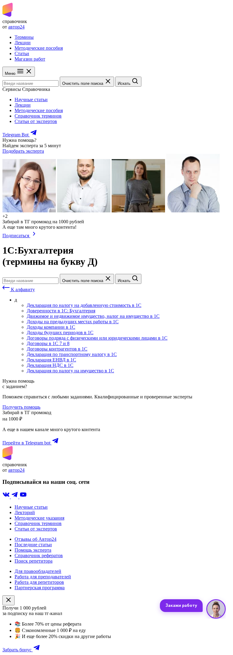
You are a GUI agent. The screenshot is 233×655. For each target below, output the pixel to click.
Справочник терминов (38, 115)
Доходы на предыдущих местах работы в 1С (73, 321)
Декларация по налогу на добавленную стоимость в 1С (84, 305)
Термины (24, 37)
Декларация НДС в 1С (50, 365)
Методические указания (39, 517)
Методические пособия (39, 48)
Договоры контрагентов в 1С (57, 348)
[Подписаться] (34, 235)
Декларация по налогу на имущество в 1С (70, 370)
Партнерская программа (40, 587)
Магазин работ (30, 59)
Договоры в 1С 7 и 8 (48, 343)
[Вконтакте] (6, 496)
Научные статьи (31, 99)
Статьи (22, 53)
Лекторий (25, 512)
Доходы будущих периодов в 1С (60, 332)
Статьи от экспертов (36, 121)
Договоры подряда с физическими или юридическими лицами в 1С (97, 338)
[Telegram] (15, 496)
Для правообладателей (38, 571)
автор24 (16, 26)
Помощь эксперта (33, 550)
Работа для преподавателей (43, 576)
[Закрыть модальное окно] (8, 600)
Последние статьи (33, 544)
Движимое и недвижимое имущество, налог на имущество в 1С (93, 316)
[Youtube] (23, 496)
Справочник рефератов (39, 555)
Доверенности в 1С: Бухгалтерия (61, 310)
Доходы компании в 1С (51, 327)
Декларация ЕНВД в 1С (51, 359)
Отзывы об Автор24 (35, 539)
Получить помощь (21, 407)
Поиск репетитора (33, 561)
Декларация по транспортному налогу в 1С (72, 354)
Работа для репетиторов (39, 582)
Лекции (23, 42)
